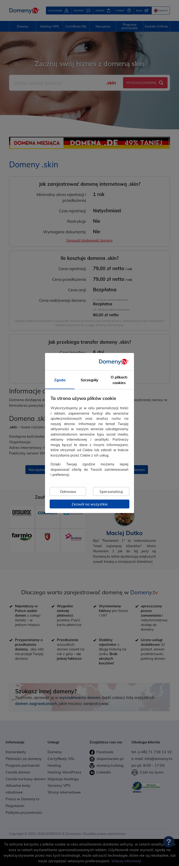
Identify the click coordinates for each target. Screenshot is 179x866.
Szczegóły (89, 380)
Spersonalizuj (111, 491)
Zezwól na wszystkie (90, 504)
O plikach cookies (119, 380)
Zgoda (59, 380)
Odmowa (68, 491)
